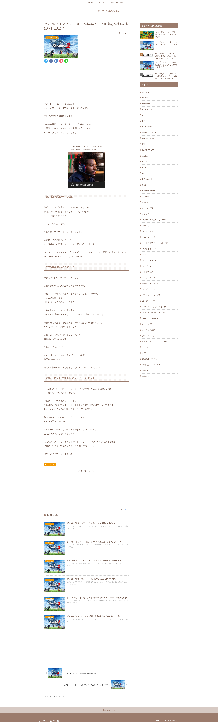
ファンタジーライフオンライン (155, 312)
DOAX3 (145, 97)
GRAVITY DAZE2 (149, 132)
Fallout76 (146, 103)
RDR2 (144, 167)
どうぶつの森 (147, 208)
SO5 (144, 184)
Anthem (145, 92)
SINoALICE (147, 179)
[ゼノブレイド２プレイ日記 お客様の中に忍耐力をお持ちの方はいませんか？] (56, 61)
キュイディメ (147, 231)
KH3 (144, 144)
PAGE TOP (109, 710)
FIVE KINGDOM (149, 126)
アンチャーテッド (149, 213)
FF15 (144, 121)
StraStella (146, 196)
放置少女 (146, 370)
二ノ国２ (146, 347)
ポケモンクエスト (149, 329)
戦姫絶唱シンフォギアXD (152, 364)
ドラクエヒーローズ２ (151, 295)
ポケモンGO (147, 324)
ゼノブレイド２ (51, 464)
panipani (145, 155)
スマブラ (146, 254)
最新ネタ (146, 376)
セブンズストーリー (150, 260)
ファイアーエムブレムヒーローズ (156, 306)
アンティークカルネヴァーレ (154, 219)
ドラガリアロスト (149, 289)
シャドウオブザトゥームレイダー (156, 242)
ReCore (145, 173)
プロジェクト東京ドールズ (153, 318)
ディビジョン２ (148, 277)
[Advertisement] (86, 82)
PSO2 (144, 161)
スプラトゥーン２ (149, 248)
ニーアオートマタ (149, 300)
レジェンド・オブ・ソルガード (155, 341)
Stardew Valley (148, 190)
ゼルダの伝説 (147, 271)
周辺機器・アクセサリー (152, 358)
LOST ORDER (148, 150)
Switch (145, 202)
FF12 (144, 115)
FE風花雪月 (147, 109)
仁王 (144, 353)
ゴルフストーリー (149, 237)
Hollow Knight (148, 138)
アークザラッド (148, 225)
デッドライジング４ (150, 283)
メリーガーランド (149, 335)
